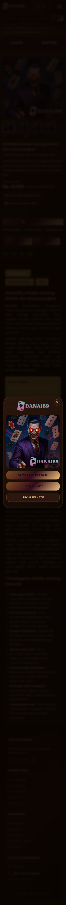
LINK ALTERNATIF (33, 497)
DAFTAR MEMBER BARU (33, 475)
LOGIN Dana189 (33, 486)
